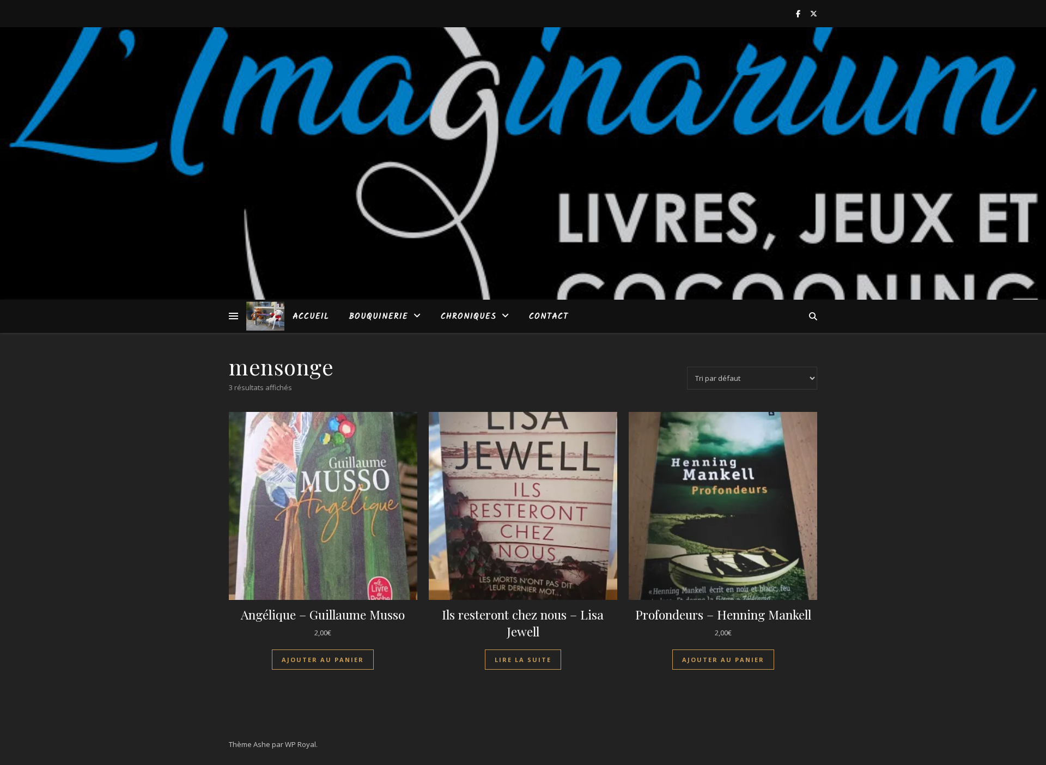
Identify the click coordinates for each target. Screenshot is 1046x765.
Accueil (311, 316)
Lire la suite (523, 659)
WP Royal (300, 744)
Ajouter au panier (323, 659)
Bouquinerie (378, 316)
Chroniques (468, 316)
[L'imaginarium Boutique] (265, 316)
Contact (548, 316)
